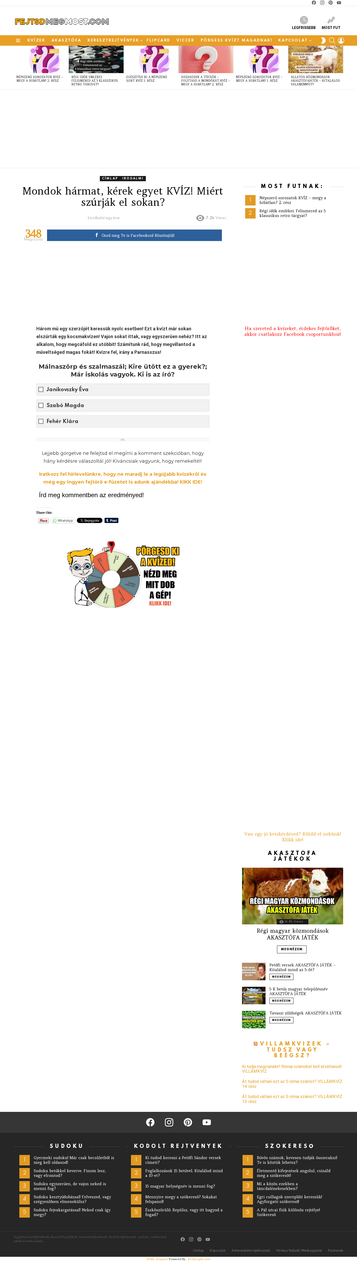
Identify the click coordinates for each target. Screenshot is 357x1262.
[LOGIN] (341, 40)
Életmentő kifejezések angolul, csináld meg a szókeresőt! (294, 1173)
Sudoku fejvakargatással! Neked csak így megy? (72, 1212)
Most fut (331, 28)
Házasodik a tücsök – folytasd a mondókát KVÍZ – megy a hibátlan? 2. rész (205, 80)
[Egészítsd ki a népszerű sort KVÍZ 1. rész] (151, 59)
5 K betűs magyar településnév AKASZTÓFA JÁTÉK (298, 991)
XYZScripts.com (199, 1259)
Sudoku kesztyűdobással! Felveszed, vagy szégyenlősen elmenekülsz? (72, 1199)
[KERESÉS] (332, 40)
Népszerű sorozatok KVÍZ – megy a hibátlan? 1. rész (259, 79)
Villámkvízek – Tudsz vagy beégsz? (296, 1050)
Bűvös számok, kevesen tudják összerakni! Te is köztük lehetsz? (297, 1160)
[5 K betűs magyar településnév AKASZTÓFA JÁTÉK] (254, 995)
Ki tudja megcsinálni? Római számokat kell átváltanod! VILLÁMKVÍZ (292, 1069)
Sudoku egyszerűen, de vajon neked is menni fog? (70, 1186)
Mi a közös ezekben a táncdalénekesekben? (277, 1186)
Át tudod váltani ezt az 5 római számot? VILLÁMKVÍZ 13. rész (292, 1099)
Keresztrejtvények (113, 40)
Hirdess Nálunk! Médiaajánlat (299, 1250)
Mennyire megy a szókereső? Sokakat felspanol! (181, 1199)
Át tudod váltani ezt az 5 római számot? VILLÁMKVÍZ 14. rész (292, 1084)
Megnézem (292, 949)
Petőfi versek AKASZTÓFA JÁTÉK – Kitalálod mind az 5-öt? (302, 967)
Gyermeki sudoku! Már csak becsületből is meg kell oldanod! (74, 1160)
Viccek (185, 40)
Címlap (198, 1250)
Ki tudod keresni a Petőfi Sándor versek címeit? (183, 1160)
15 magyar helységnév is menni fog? (180, 1186)
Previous (16, 67)
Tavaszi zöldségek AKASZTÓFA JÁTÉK (305, 1013)
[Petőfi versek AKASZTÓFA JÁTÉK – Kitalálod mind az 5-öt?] (254, 971)
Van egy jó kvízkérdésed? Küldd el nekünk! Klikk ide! (292, 837)
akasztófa (66, 40)
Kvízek (36, 40)
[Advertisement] (170, 128)
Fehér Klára (62, 421)
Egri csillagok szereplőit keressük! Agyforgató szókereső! (289, 1199)
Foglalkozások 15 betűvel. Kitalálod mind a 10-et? (184, 1173)
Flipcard (158, 40)
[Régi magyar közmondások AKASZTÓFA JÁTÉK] (292, 896)
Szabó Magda (65, 405)
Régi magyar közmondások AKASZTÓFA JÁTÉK (293, 934)
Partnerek (335, 1250)
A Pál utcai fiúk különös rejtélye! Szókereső (288, 1212)
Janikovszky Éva (68, 389)
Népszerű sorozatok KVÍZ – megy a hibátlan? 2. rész (39, 79)
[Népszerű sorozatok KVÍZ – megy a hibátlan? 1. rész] (260, 59)
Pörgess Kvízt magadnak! (237, 40)
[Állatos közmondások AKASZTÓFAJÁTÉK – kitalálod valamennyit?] (315, 59)
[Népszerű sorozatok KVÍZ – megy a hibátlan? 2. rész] (41, 59)
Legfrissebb (304, 28)
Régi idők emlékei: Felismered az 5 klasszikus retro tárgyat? (94, 80)
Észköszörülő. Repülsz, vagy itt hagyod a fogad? (184, 1212)
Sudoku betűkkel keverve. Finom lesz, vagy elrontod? (70, 1173)
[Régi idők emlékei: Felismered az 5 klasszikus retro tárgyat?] (96, 59)
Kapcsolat (293, 40)
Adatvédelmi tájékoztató (251, 1250)
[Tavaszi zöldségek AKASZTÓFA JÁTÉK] (254, 1019)
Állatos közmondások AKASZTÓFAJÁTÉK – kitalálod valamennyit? (315, 80)
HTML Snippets (157, 1259)
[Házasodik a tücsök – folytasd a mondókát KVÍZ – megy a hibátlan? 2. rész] (206, 59)
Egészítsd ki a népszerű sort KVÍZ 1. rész (146, 79)
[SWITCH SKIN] (323, 40)
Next (340, 67)
